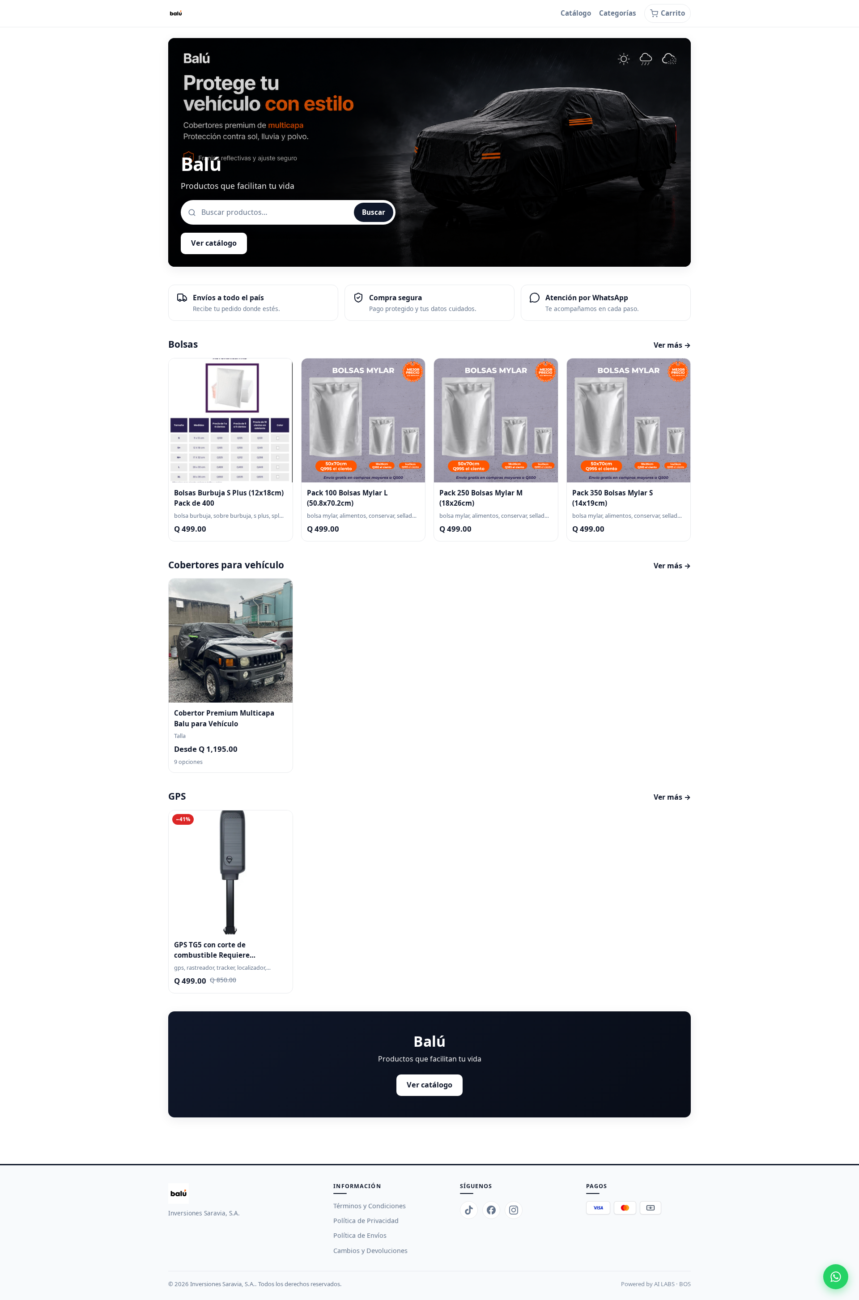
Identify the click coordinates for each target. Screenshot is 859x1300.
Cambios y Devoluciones (370, 1250)
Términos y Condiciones (369, 1206)
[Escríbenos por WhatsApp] (835, 1276)
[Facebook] (491, 1210)
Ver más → (672, 345)
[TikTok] (469, 1210)
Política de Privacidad (366, 1220)
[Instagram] (514, 1210)
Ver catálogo (214, 243)
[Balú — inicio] (175, 13)
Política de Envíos (360, 1235)
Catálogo (576, 13)
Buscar (373, 212)
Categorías (617, 13)
